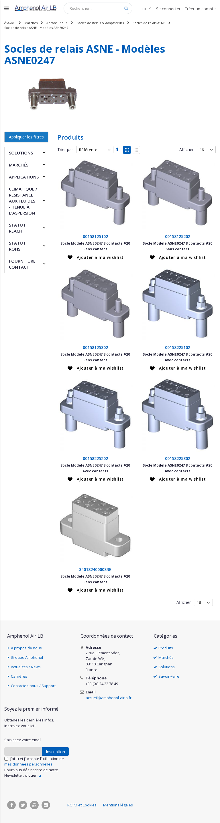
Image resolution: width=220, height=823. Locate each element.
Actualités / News (26, 666)
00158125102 (95, 236)
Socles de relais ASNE (149, 22)
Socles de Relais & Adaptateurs (100, 22)
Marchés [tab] (18, 165)
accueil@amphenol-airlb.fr (108, 697)
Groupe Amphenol (27, 657)
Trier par (65, 149)
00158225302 (177, 458)
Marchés (31, 22)
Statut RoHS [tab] (17, 246)
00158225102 (177, 347)
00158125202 (177, 236)
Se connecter (168, 8)
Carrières (19, 676)
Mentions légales (118, 805)
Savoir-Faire (168, 676)
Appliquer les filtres (26, 137)
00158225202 (95, 458)
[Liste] (136, 150)
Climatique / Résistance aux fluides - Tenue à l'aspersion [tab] (23, 201)
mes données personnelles (28, 764)
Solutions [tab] (21, 153)
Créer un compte (200, 8)
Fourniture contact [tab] (22, 264)
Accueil (9, 22)
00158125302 (95, 347)
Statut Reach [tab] (17, 228)
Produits (165, 648)
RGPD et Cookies (82, 805)
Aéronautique (57, 22)
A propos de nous (26, 648)
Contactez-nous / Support (33, 685)
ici (39, 775)
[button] (96, 257)
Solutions (166, 666)
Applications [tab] (24, 177)
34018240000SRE (95, 569)
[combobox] (98, 8)
